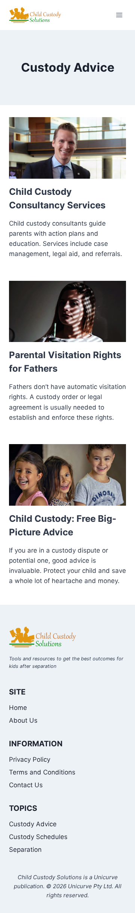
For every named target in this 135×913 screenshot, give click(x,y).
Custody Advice (33, 824)
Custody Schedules (38, 837)
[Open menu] (119, 15)
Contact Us (26, 785)
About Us (23, 720)
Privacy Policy (29, 759)
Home (18, 707)
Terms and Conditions (42, 772)
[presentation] (67, 148)
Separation (25, 849)
